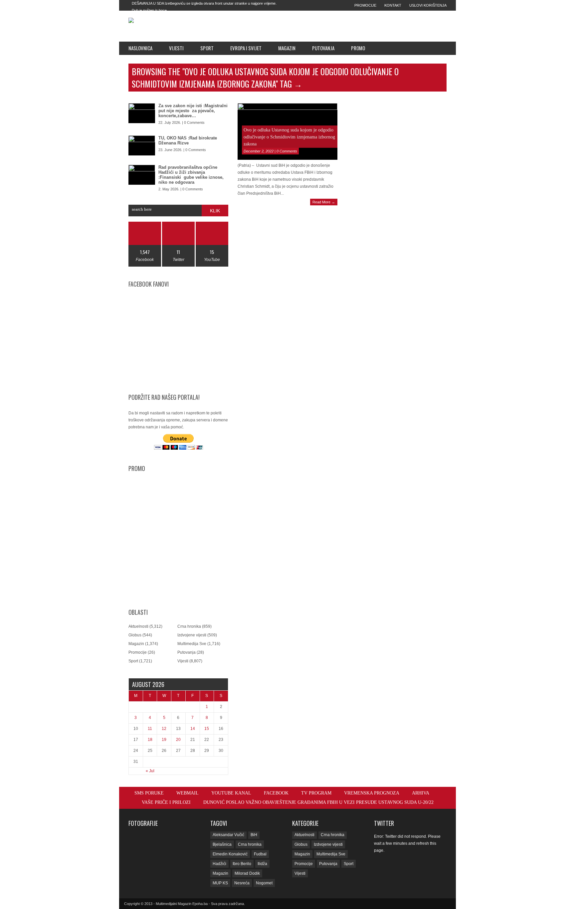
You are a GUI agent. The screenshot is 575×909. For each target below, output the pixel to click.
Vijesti (176, 48)
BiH (254, 834)
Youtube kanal (231, 793)
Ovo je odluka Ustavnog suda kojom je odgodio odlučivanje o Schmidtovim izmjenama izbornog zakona (289, 136)
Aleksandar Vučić (228, 834)
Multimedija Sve (191, 643)
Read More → (323, 202)
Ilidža (262, 863)
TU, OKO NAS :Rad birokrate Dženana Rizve (187, 140)
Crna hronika (189, 626)
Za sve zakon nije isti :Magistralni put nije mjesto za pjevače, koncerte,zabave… (193, 110)
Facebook (276, 793)
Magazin (286, 48)
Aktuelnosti (138, 626)
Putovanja (323, 48)
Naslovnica (140, 48)
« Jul (150, 771)
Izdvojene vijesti (191, 635)
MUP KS (220, 883)
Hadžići (219, 863)
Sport (207, 48)
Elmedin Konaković (230, 854)
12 (164, 728)
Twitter (384, 823)
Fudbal (260, 854)
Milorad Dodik (247, 873)
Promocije (365, 5)
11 (150, 728)
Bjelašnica (222, 844)
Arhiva (420, 793)
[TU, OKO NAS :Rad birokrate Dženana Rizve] (141, 145)
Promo (358, 48)
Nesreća (242, 883)
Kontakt (392, 5)
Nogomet (264, 883)
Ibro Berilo (242, 863)
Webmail (187, 793)
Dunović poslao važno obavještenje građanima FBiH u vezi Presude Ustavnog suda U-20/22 (318, 802)
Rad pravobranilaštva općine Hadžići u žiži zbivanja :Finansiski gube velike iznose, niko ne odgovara (191, 175)
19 (164, 739)
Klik (215, 210)
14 (192, 728)
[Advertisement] (334, 26)
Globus (134, 635)
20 (178, 739)
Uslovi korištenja (428, 5)
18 (150, 739)
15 (206, 728)
